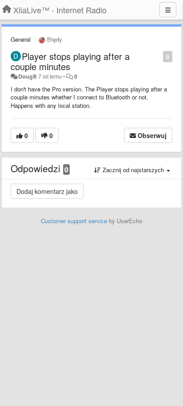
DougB (27, 76)
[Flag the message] (158, 56)
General (21, 39)
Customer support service (74, 221)
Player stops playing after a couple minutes (70, 61)
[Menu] (167, 9)
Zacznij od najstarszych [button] (133, 170)
